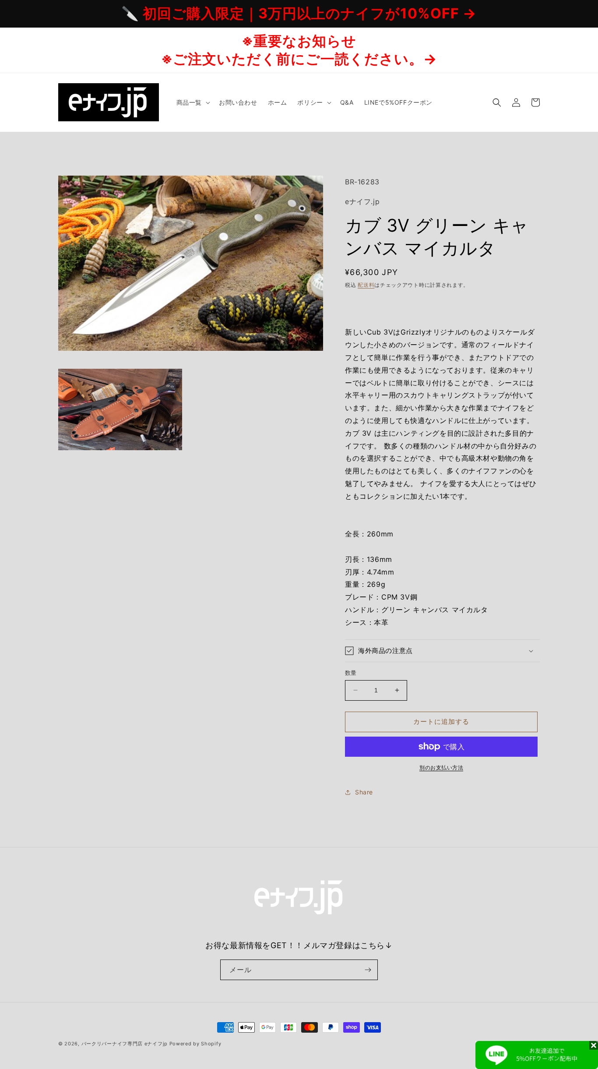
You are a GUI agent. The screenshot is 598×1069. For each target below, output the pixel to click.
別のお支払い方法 (441, 767)
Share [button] (364, 792)
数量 (351, 672)
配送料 (366, 285)
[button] (192, 102)
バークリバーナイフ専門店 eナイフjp (124, 1044)
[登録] (367, 970)
